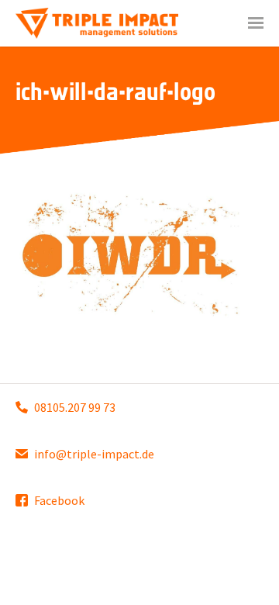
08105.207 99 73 (74, 407)
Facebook (59, 500)
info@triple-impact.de (94, 454)
